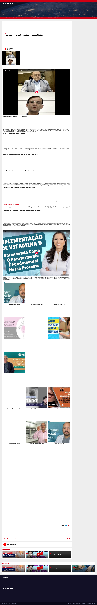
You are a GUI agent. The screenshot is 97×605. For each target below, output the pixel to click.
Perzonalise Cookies (78, 603)
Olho (42, 17)
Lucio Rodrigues (10, 48)
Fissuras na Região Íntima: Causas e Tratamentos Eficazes (11, 555)
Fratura (26, 17)
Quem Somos (50, 17)
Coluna (17, 17)
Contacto (56, 17)
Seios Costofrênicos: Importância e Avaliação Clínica (60, 538)
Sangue (21, 17)
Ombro (38, 17)
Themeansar (15, 603)
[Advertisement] (13, 10)
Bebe (9, 17)
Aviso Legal (71, 603)
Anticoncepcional (32, 17)
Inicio (6, 17)
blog (5, 33)
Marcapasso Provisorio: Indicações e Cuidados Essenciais (83, 569)
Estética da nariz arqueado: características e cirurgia (13, 538)
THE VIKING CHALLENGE (9, 4)
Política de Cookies (83, 603)
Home (68, 603)
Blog (46, 17)
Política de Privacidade (5, 579)
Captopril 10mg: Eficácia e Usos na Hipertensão (33, 555)
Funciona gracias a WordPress (5, 603)
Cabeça (13, 17)
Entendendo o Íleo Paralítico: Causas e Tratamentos (58, 555)
